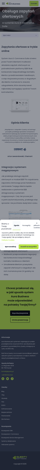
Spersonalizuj (10, 247)
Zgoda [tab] (16, 225)
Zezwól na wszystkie (28, 247)
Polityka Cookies (8, 240)
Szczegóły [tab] (26, 225)
